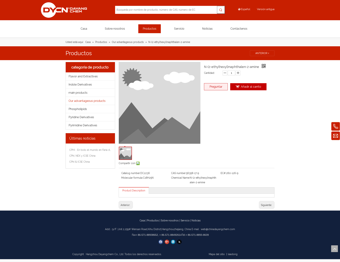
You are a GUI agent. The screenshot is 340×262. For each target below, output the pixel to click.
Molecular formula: (132, 177)
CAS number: (178, 173)
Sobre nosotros (170, 220)
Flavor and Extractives (83, 76)
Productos (153, 220)
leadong (232, 254)
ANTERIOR (261, 53)
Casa (142, 220)
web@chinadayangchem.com (218, 229)
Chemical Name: (180, 177)
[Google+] (167, 242)
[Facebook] (160, 242)
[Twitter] (179, 242)
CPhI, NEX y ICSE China (82, 155)
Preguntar (215, 86)
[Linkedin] (173, 242)
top (334, 248)
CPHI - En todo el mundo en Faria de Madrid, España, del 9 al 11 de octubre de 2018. (90, 149)
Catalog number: (130, 173)
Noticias (196, 220)
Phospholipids (78, 109)
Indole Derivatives (80, 84)
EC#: (223, 173)
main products (78, 92)
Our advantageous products (87, 101)
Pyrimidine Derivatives (83, 125)
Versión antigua (265, 9)
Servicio (185, 220)
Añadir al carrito (251, 86)
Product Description (133, 190)
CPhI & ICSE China (79, 161)
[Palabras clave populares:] (221, 10)
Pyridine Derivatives (81, 117)
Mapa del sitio (217, 254)
